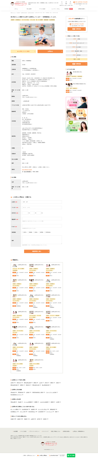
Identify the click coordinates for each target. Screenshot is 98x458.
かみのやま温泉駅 (44, 402)
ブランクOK (22, 411)
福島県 (18, 419)
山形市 (12, 382)
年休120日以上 (31, 411)
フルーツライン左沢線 (51, 392)
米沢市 (46, 382)
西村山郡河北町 (14, 385)
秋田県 (44, 419)
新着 (56, 411)
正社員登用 (40, 411)
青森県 (25, 419)
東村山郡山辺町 (27, 382)
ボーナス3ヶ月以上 (42, 409)
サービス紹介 (42, 8)
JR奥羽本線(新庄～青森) (37, 392)
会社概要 (16, 431)
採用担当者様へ (81, 8)
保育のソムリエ (13, 12)
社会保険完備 (25, 409)
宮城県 (12, 419)
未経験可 (33, 409)
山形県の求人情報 (24, 12)
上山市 (40, 382)
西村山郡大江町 (35, 385)
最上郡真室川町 (45, 385)
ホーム (16, 8)
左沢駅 (57, 402)
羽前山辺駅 (13, 402)
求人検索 (18, 12)
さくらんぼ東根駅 (28, 402)
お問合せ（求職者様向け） (79, 431)
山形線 (27, 392)
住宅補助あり (14, 411)
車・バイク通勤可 (15, 409)
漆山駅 (19, 402)
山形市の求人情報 (31, 12)
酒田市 (51, 382)
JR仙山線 (13, 392)
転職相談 (68, 8)
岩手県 (38, 419)
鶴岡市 (21, 385)
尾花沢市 (28, 385)
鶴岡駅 (35, 402)
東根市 (35, 382)
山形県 (32, 419)
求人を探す (29, 8)
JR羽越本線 (20, 392)
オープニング (49, 411)
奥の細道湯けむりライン (16, 394)
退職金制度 (52, 409)
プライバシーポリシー (34, 431)
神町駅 (52, 402)
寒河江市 (19, 382)
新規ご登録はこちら (55, 431)
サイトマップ (45, 431)
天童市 (57, 382)
